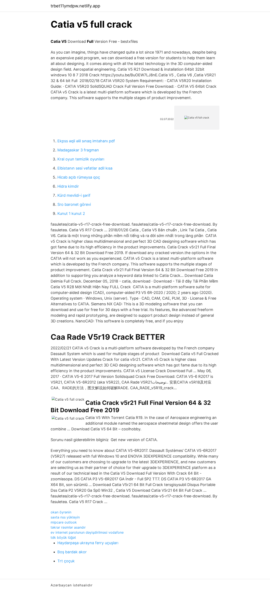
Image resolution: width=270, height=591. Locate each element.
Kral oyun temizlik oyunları (80, 159)
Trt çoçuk (66, 561)
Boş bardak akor (72, 552)
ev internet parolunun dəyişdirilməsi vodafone (87, 532)
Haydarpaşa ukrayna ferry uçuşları (87, 543)
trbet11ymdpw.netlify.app (75, 6)
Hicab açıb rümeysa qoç (78, 177)
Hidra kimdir (68, 186)
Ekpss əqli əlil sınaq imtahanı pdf (86, 141)
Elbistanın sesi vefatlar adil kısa (84, 168)
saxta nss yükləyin (65, 517)
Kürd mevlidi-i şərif (73, 195)
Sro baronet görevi (74, 204)
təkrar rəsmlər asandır (68, 527)
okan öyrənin (61, 512)
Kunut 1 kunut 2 (71, 213)
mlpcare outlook (64, 522)
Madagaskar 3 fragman (78, 150)
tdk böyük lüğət (63, 537)
